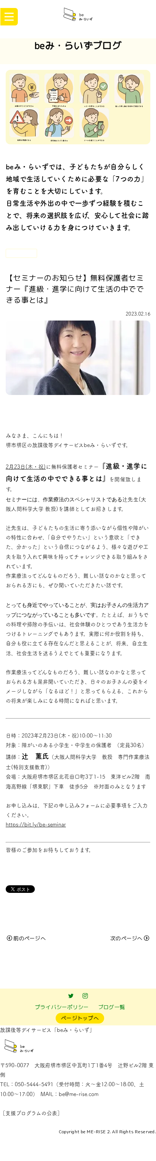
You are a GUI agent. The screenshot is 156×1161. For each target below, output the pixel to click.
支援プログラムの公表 (31, 1113)
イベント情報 (21, 253)
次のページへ (126, 938)
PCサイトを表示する (78, 1148)
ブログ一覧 (111, 1007)
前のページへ (29, 938)
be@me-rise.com (78, 1094)
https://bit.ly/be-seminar (36, 824)
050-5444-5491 (34, 1084)
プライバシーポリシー (62, 1007)
